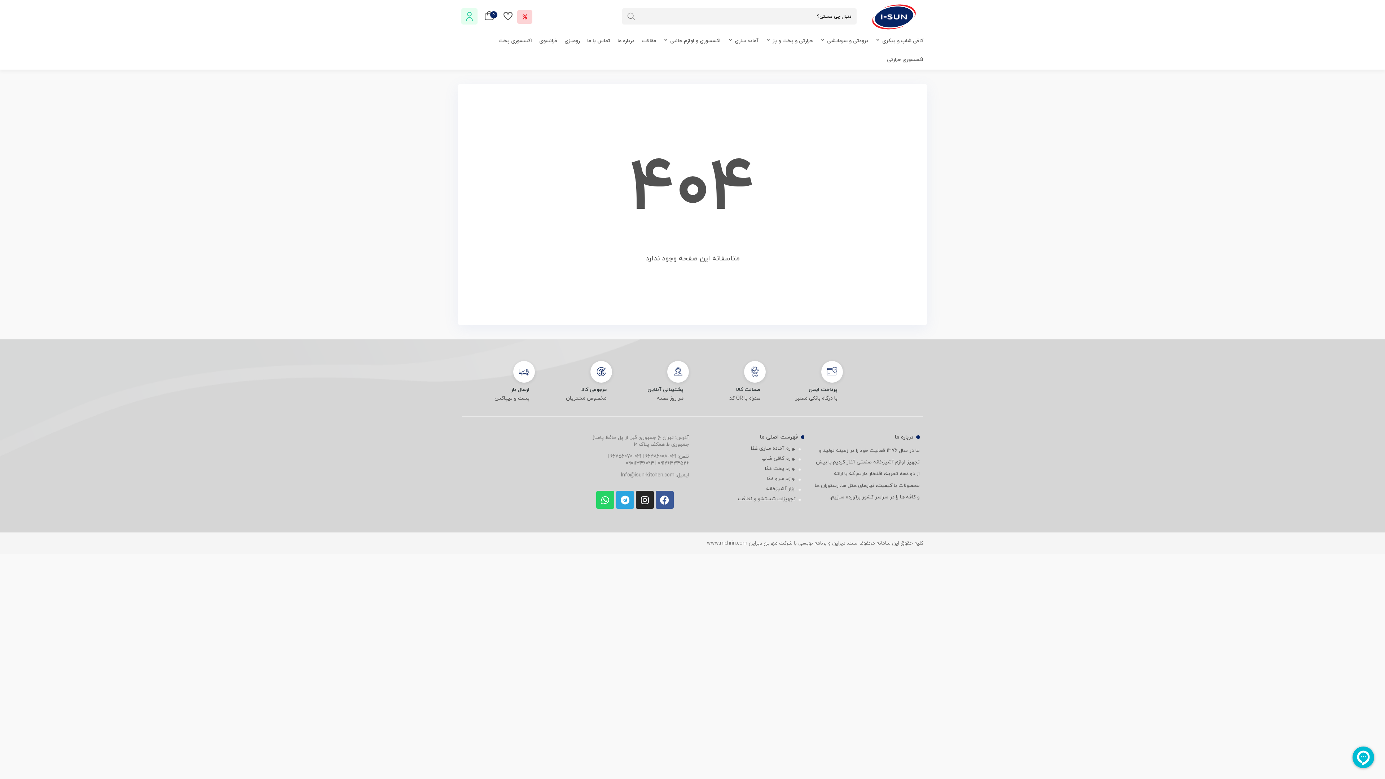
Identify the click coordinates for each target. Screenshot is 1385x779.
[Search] (631, 16)
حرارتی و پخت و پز (793, 41)
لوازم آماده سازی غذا (773, 448)
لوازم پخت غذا (780, 468)
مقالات (649, 41)
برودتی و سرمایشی (847, 41)
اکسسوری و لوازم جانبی (695, 41)
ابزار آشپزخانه (781, 488)
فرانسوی (548, 41)
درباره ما (625, 41)
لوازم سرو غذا (781, 478)
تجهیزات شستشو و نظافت (767, 499)
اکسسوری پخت (515, 41)
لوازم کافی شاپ (778, 458)
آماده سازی (747, 41)
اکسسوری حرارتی (905, 59)
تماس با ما (598, 41)
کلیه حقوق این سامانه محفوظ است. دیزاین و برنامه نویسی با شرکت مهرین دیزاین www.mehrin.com (815, 543)
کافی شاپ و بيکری (902, 41)
